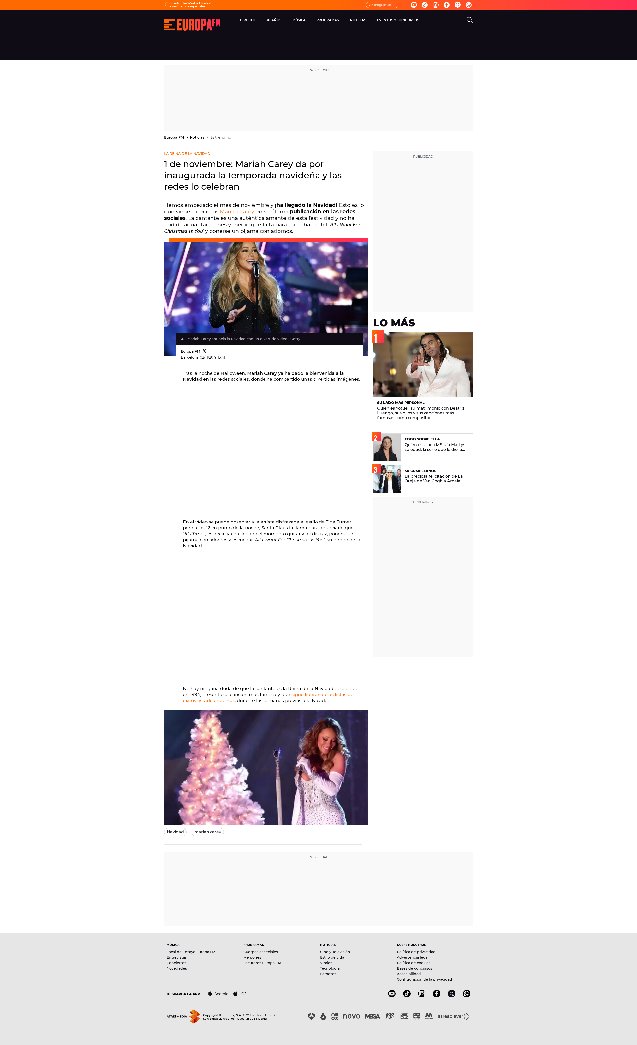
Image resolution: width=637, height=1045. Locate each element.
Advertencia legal (412, 957)
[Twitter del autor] (204, 351)
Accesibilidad (409, 974)
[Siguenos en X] (451, 996)
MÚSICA (299, 20)
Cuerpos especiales (260, 952)
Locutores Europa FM (262, 963)
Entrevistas (177, 957)
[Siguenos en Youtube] (414, 5)
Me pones (252, 957)
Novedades (177, 968)
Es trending (220, 137)
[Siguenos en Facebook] (447, 5)
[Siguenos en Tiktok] (425, 5)
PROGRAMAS (328, 20)
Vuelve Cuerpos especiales (185, 6)
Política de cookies (413, 963)
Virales (326, 963)
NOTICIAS (358, 20)
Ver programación (382, 5)
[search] (470, 20)
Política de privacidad (416, 952)
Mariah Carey (237, 211)
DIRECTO (247, 20)
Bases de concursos (414, 968)
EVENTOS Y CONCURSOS (398, 20)
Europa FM (174, 137)
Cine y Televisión (335, 952)
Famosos (328, 974)
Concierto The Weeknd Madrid (188, 3)
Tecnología (330, 968)
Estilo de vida (332, 957)
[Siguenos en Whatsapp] (469, 5)
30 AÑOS (273, 20)
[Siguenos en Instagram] (436, 5)
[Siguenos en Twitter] (458, 5)
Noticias (197, 137)
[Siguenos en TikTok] (407, 996)
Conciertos (176, 963)
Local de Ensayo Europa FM (191, 952)
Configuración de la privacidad (424, 979)
